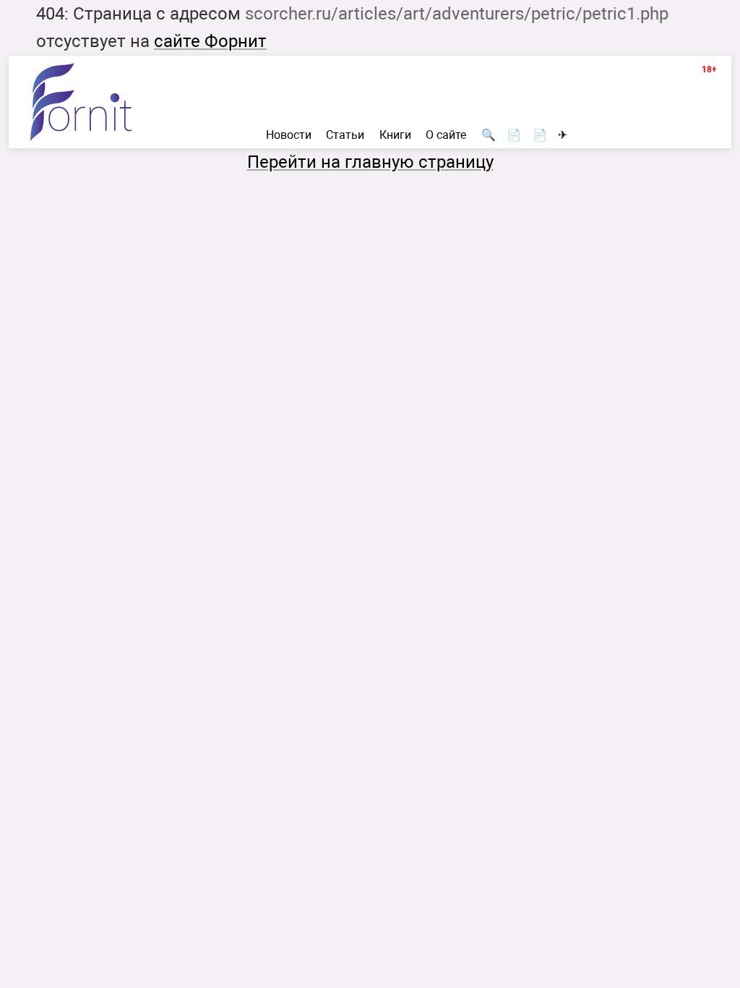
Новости (288, 135)
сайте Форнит (210, 41)
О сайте (446, 135)
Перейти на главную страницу (370, 162)
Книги (395, 135)
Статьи (345, 135)
